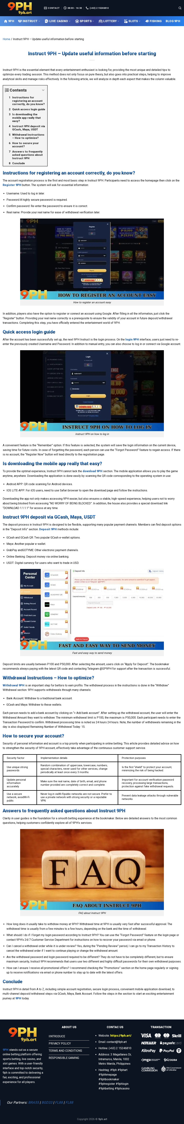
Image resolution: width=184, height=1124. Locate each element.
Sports (86, 21)
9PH (11, 21)
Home (6, 39)
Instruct (30, 21)
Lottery (110, 21)
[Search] (180, 8)
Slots (133, 21)
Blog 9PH (173, 21)
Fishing (156, 21)
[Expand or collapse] (43, 90)
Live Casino (58, 21)
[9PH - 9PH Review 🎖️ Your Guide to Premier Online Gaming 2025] (21, 8)
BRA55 (33, 1102)
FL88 (59, 1102)
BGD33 (47, 1102)
